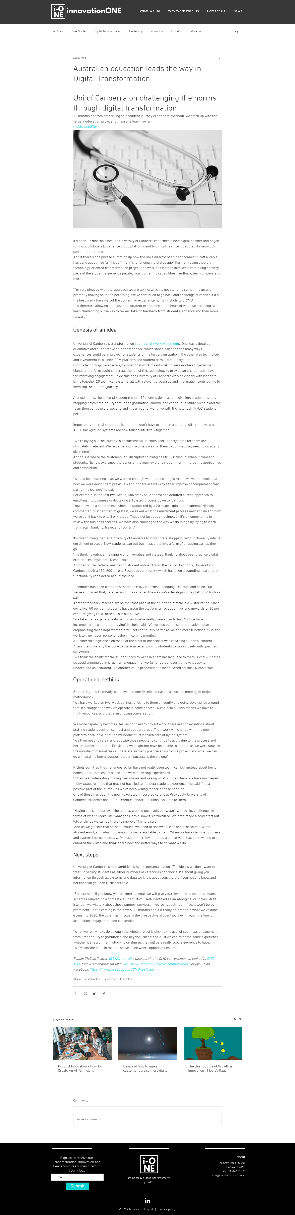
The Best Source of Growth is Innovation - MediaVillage (210, 1068)
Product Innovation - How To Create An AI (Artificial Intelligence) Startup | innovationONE (79, 1068)
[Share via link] (105, 993)
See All (238, 1019)
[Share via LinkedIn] (95, 993)
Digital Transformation (108, 31)
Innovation (157, 31)
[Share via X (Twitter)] (85, 993)
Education (177, 31)
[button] (237, 31)
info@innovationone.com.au (228, 1175)
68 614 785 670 (236, 1171)
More (194, 31)
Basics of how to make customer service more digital (146, 1068)
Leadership (135, 31)
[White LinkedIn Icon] (147, 1201)
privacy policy (167, 1209)
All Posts (58, 31)
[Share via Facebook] (75, 993)
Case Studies (79, 31)
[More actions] (219, 58)
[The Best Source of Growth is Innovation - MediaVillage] (212, 1043)
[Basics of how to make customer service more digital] (147, 1043)
